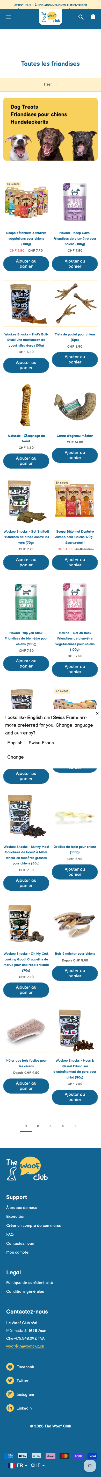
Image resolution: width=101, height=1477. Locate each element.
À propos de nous (21, 1207)
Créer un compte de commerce (33, 1225)
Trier (48, 84)
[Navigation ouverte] (8, 17)
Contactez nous (20, 1243)
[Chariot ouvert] (92, 16)
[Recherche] (80, 16)
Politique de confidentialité (29, 1282)
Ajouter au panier (26, 264)
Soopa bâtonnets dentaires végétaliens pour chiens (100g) (26, 238)
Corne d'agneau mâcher (75, 436)
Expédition (15, 1216)
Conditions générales (25, 1291)
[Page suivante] (75, 1126)
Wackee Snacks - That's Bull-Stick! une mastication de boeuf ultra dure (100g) (26, 340)
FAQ (10, 1234)
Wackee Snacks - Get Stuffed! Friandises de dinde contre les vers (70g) (26, 537)
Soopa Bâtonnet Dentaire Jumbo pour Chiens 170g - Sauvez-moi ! (75, 537)
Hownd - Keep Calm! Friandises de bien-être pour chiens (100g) (74, 238)
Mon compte (17, 1252)
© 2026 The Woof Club (50, 1426)
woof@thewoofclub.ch (25, 1346)
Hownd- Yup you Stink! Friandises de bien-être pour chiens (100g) (26, 638)
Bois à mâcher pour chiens (75, 954)
